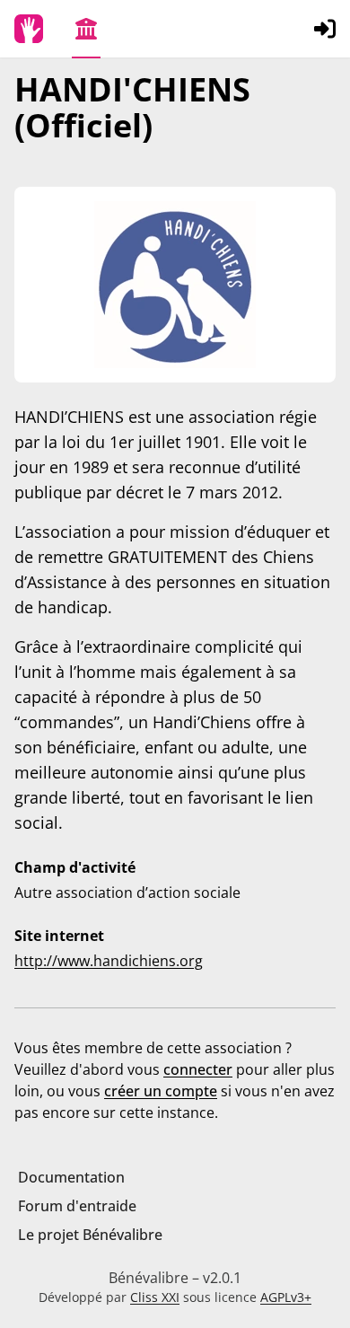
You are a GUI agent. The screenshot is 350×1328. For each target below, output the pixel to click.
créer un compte (160, 1091)
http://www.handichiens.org (108, 961)
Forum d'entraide (77, 1206)
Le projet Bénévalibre (90, 1234)
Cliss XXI (154, 1297)
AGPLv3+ (285, 1297)
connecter (197, 1069)
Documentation (71, 1177)
